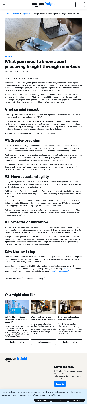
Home (7, 14)
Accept (59, 400)
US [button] (80, 4)
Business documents (13, 279)
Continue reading (17, 342)
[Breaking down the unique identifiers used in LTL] (70, 307)
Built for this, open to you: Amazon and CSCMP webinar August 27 (16, 319)
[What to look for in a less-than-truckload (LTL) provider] (43, 307)
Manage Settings (42, 400)
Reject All (76, 400)
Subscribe (60, 384)
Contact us (67, 268)
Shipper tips (26, 14)
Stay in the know (64, 367)
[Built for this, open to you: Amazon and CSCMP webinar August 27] (17, 307)
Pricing (40, 279)
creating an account (60, 271)
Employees (29, 279)
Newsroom (15, 14)
